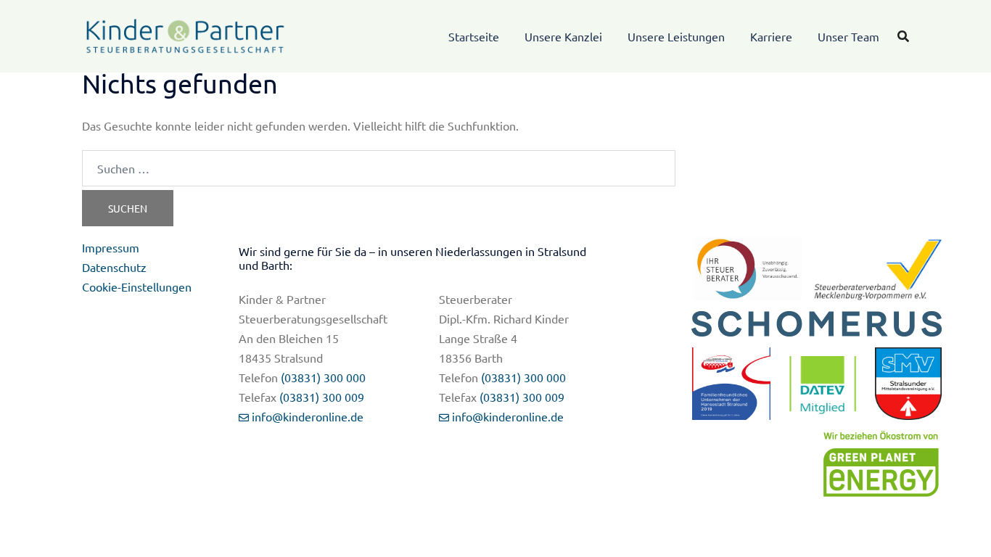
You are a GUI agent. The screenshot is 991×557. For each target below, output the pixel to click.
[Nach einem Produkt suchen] (903, 36)
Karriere (771, 36)
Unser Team (848, 36)
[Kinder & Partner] (185, 34)
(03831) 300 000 (323, 377)
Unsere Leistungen (676, 36)
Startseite (473, 36)
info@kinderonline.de (307, 416)
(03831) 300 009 (321, 396)
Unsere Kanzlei (563, 36)
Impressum (110, 247)
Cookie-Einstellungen (137, 286)
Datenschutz (114, 267)
